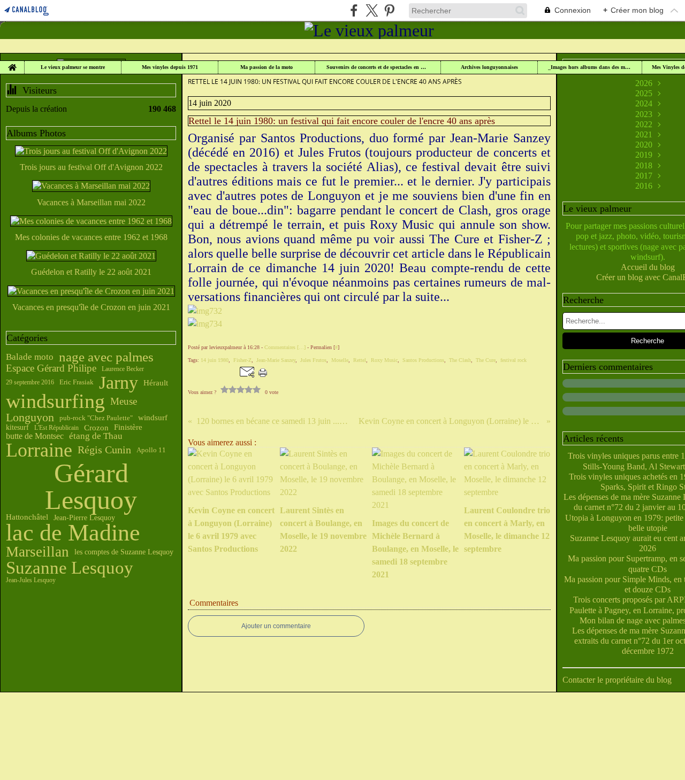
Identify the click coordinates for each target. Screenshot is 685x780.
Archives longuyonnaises (489, 67)
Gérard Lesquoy (91, 486)
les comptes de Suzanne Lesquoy (123, 551)
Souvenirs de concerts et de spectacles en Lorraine (378, 67)
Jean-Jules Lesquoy (31, 580)
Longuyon (30, 417)
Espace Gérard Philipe (51, 369)
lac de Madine (73, 533)
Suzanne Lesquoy (69, 568)
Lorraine (39, 450)
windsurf (153, 418)
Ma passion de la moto (266, 67)
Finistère (128, 427)
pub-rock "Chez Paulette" (96, 417)
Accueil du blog (648, 267)
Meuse (123, 402)
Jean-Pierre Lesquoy (84, 517)
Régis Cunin (104, 450)
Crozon (96, 428)
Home (12, 63)
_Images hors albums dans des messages (590, 67)
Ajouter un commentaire (276, 626)
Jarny (118, 383)
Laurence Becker (123, 369)
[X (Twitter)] (371, 10)
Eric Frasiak (76, 382)
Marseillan (37, 552)
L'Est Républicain (56, 427)
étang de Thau (96, 436)
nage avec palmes (106, 357)
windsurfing (55, 401)
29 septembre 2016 (30, 382)
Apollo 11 (151, 450)
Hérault (155, 383)
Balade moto (30, 356)
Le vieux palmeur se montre (73, 67)
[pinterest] (389, 10)
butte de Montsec (35, 436)
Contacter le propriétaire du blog (617, 679)
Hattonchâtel (27, 517)
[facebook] (354, 10)
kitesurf (17, 427)
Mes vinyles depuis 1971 (170, 67)
